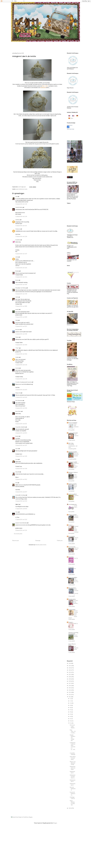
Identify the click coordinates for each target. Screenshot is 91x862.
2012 (70, 694)
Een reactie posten (18, 533)
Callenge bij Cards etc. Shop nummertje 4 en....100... (72, 746)
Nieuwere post (15, 540)
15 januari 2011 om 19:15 (21, 326)
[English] (69, 115)
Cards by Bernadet (73, 433)
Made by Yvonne (72, 514)
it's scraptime (71, 536)
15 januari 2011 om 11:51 (21, 225)
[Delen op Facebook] (34, 187)
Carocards (71, 567)
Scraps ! (70, 525)
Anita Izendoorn (69, 125)
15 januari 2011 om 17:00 (21, 293)
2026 (70, 663)
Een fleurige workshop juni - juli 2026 (72, 446)
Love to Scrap (71, 546)
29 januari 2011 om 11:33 (21, 530)
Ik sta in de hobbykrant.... (72, 793)
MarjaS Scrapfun (72, 451)
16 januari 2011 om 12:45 (21, 456)
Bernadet (17, 329)
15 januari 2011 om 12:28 (21, 236)
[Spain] (69, 118)
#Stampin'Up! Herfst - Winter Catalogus (76, 529)
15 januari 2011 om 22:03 (21, 389)
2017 (70, 683)
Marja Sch (18, 392)
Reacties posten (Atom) (41, 544)
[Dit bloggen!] (31, 187)
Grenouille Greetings (20, 495)
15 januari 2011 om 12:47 (21, 253)
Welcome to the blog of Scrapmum (73, 633)
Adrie (16, 297)
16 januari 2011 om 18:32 (21, 479)
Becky (16, 280)
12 (70, 698)
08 (70, 707)
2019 (70, 679)
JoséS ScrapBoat (72, 494)
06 (70, 712)
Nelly (16, 320)
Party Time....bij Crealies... (72, 731)
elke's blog (70, 443)
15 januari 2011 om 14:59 (21, 284)
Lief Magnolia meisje (76, 648)
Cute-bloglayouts (72, 504)
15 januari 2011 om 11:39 (21, 216)
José (16, 196)
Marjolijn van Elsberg (20, 287)
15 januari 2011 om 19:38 (21, 334)
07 (70, 709)
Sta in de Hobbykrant (72, 789)
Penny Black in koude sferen (73, 758)
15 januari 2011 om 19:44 (21, 354)
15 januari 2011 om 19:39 (21, 344)
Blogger (55, 823)
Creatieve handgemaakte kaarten (23, 382)
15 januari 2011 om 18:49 (21, 317)
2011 (70, 696)
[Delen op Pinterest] (35, 187)
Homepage (37, 540)
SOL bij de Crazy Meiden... (72, 726)
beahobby (17, 239)
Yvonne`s (70, 622)
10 (70, 703)
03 (70, 718)
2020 (70, 676)
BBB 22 (76, 623)
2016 (70, 685)
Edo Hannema (18, 400)
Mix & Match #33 (75, 487)
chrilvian (17, 219)
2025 (70, 665)
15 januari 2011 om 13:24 (21, 267)
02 (70, 720)
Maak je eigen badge (70, 129)
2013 (70, 692)
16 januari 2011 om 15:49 (21, 468)
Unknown (17, 229)
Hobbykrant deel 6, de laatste (72, 768)
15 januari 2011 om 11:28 (21, 204)
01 (70, 723)
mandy (17, 309)
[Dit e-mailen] (30, 187)
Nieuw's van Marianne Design (72, 763)
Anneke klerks (18, 207)
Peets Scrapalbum (72, 422)
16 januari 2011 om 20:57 (21, 491)
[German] (77, 115)
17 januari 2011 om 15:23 (21, 519)
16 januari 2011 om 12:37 (21, 445)
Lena (16, 459)
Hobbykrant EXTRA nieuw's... (72, 776)
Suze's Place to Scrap (72, 644)
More (72, 118)
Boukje (17, 271)
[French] (73, 115)
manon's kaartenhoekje (21, 522)
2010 (70, 808)
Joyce (16, 448)
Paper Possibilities (72, 577)
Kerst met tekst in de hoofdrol (76, 454)
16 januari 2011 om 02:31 (21, 423)
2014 (70, 690)
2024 (70, 667)
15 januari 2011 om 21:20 (21, 364)
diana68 (17, 471)
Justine (17, 357)
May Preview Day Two (76, 580)
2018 (70, 681)
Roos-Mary (18, 411)
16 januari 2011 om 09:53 (21, 433)
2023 (70, 670)
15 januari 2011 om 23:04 (21, 408)
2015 (70, 687)
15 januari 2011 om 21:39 (21, 378)
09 (70, 705)
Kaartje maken (72, 599)
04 (70, 716)
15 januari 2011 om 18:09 (21, 306)
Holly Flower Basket (75, 476)
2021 (70, 674)
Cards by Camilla (72, 462)
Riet (16, 482)
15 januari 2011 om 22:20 (21, 397)
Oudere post (59, 540)
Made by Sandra (72, 483)
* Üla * (17, 348)
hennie (17, 436)
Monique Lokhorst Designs (73, 473)
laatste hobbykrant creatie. (21, 189)
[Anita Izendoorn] (68, 127)
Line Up (76, 558)
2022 (70, 672)
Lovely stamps (71, 609)
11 (70, 701)
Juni (75, 568)
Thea (16, 512)
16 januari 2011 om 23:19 (21, 501)
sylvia (16, 257)
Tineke (17, 337)
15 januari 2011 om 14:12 (21, 277)
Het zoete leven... (72, 587)
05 (70, 714)
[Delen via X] (32, 187)
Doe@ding (71, 557)
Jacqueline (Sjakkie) (20, 427)
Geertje (17, 368)
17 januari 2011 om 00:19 (21, 508)
